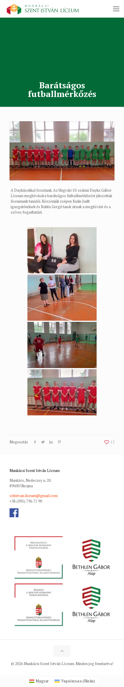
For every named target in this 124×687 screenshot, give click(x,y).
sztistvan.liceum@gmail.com (34, 495)
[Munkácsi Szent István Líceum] (43, 8)
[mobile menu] (116, 9)
